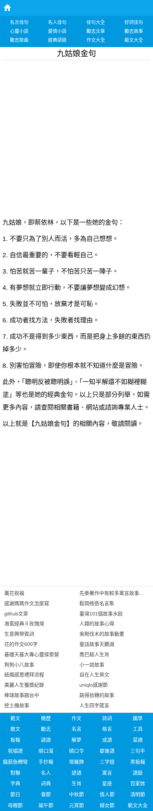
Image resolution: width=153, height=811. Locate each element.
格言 (107, 729)
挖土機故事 (16, 705)
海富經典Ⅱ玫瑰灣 (24, 623)
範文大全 (138, 805)
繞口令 (76, 751)
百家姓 (137, 783)
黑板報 (137, 762)
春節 (46, 794)
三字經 (107, 762)
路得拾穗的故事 (96, 695)
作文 (76, 718)
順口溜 (45, 751)
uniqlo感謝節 (93, 685)
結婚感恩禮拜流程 (24, 674)
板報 (15, 740)
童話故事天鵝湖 (96, 644)
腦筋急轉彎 (15, 762)
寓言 (107, 773)
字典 (15, 783)
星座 (107, 783)
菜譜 (138, 740)
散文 (15, 729)
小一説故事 (91, 665)
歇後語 (107, 751)
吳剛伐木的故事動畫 (101, 634)
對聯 (15, 773)
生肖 (76, 783)
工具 (138, 729)
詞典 (46, 783)
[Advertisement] (76, 136)
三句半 (137, 751)
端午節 (45, 805)
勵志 (46, 729)
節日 (15, 794)
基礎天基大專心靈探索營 (31, 654)
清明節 (137, 794)
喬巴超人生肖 (94, 654)
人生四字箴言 (94, 705)
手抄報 (45, 762)
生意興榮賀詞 (19, 634)
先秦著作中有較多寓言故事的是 (114, 593)
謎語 (46, 740)
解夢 (76, 740)
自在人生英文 (94, 674)
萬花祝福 (14, 593)
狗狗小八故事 (19, 665)
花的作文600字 (21, 644)
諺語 (76, 773)
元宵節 (76, 805)
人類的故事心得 (96, 623)
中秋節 (76, 794)
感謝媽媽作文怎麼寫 (26, 603)
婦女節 (107, 805)
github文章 (16, 613)
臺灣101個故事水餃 (101, 613)
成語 (107, 740)
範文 (15, 718)
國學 (138, 718)
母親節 (15, 805)
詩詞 (107, 718)
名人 (46, 773)
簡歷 (46, 718)
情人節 (107, 794)
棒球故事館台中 (21, 695)
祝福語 (15, 751)
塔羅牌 (76, 762)
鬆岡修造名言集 (96, 603)
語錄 (138, 773)
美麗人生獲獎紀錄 (24, 685)
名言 (76, 729)
